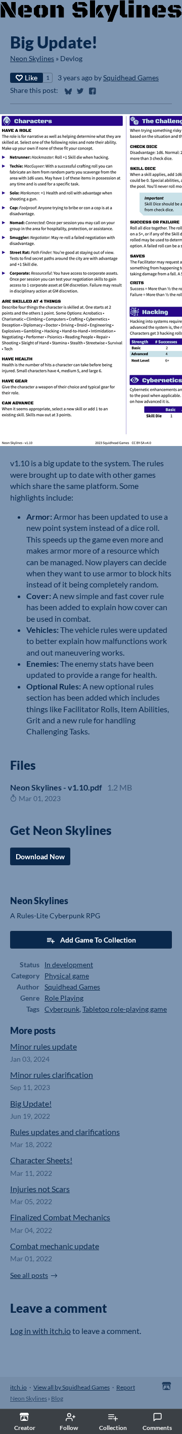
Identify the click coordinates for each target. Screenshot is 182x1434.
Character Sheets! (41, 1160)
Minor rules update (43, 1046)
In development (68, 965)
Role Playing (63, 998)
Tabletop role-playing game (124, 1009)
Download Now (40, 856)
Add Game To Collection (98, 939)
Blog (57, 1398)
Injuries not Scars (40, 1189)
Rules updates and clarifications (65, 1131)
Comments (157, 1427)
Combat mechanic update (54, 1246)
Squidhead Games (131, 78)
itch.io (18, 1387)
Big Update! (31, 1103)
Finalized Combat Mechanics (60, 1217)
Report (125, 1387)
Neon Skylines (32, 59)
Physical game (66, 976)
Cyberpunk (61, 1009)
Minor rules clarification (51, 1074)
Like (31, 77)
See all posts (29, 1275)
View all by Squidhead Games (71, 1387)
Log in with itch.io (40, 1331)
